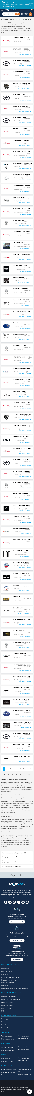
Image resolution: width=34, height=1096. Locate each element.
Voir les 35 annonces (25, 225)
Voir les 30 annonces (25, 100)
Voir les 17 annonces (25, 385)
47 (20, 774)
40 (16, 774)
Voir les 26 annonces (25, 214)
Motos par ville (22, 1060)
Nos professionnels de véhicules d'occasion (15, 988)
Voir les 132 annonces (24, 88)
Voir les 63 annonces (25, 431)
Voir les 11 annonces (25, 111)
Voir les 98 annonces (25, 716)
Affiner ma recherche (24, 14)
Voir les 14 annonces (25, 259)
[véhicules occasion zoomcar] (10, 10)
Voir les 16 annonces (25, 522)
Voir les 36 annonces (25, 157)
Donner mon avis (17, 940)
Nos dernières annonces (9, 980)
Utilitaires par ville (23, 1049)
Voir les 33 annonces (25, 180)
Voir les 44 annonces (25, 590)
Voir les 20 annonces (25, 202)
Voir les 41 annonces (25, 271)
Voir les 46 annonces (25, 339)
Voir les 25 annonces (25, 419)
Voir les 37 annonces (25, 624)
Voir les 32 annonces (25, 647)
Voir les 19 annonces (25, 134)
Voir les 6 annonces (25, 636)
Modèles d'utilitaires (24, 1047)
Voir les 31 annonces (25, 145)
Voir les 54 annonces (25, 168)
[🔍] (17, 14)
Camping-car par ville (24, 1074)
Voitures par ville (23, 1038)
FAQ (2, 1011)
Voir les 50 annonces (25, 123)
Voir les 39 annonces (25, 567)
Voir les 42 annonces (25, 237)
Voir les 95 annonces (25, 693)
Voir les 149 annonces (24, 613)
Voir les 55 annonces (25, 579)
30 (13, 774)
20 (9, 774)
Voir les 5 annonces (25, 305)
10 (4, 774)
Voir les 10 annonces (25, 66)
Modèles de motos (23, 1058)
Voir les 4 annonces (25, 499)
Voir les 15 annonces (25, 545)
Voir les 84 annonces (25, 408)
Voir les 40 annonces (25, 396)
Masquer (30, 4)
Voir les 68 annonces (25, 77)
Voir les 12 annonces (25, 43)
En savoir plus (9, 6)
